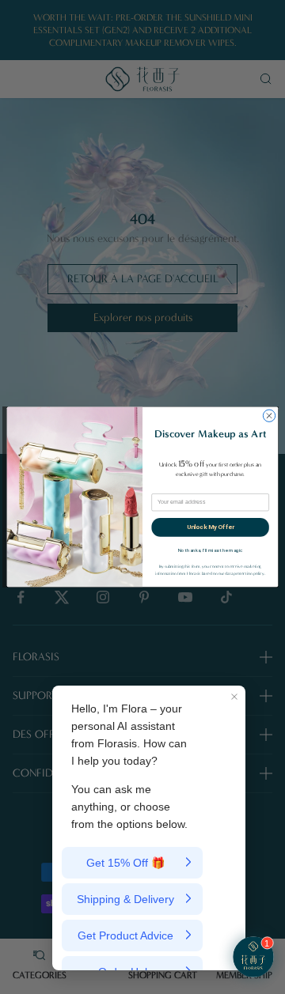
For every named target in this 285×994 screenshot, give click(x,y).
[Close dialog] (269, 415)
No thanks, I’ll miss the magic (210, 550)
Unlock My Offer (210, 527)
